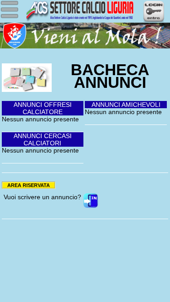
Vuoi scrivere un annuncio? (42, 197)
